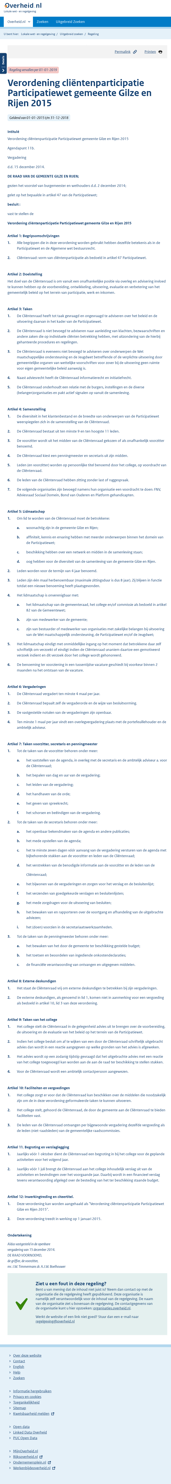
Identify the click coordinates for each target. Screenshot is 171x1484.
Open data (21, 1426)
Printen (150, 51)
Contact (19, 1361)
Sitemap (19, 1408)
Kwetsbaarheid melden (31, 1413)
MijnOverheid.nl (25, 1451)
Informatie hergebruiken (32, 1391)
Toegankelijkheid (26, 1402)
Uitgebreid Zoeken (70, 21)
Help (16, 1372)
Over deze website (27, 1355)
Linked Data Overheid (30, 1432)
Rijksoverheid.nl (25, 1456)
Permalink (123, 51)
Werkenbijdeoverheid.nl (31, 1468)
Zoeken (42, 21)
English (18, 1366)
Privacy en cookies (27, 1396)
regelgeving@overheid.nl (55, 1321)
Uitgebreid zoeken (71, 34)
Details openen (3, 63)
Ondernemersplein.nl (29, 1462)
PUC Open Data (25, 1438)
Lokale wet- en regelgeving (38, 34)
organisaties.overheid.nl (111, 1308)
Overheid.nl (16, 23)
